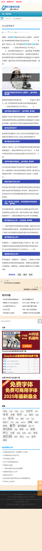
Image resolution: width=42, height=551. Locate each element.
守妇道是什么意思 (8, 313)
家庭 (17, 419)
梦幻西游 (7, 429)
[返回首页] (39, 483)
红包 (24, 433)
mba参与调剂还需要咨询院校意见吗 (12, 299)
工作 (27, 419)
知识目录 (19, 2)
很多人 (5, 422)
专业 (5, 411)
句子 (19, 414)
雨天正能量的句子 (28, 299)
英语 (15, 437)
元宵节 (29, 410)
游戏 (21, 429)
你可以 (22, 411)
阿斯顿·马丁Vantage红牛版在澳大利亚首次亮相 (12, 303)
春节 (12, 425)
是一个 (31, 426)
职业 (26, 44)
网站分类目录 (33, 494)
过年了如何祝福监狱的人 (11, 462)
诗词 (27, 437)
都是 (5, 440)
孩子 (4, 419)
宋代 (10, 418)
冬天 (5, 414)
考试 (35, 432)
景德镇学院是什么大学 (10, 472)
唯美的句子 (10, 2)
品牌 (25, 415)
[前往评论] (39, 488)
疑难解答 (20, 497)
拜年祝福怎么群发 (9, 458)
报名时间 (23, 422)
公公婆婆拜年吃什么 (9, 306)
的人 (5, 432)
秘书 (13, 37)
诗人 (22, 436)
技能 (17, 422)
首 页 (3, 2)
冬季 (12, 414)
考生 (29, 433)
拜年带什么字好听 (9, 481)
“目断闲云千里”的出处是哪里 (31, 313)
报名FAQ (8, 19)
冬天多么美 (6, 309)
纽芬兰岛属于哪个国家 (29, 306)
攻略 (30, 421)
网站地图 (14, 497)
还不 (34, 436)
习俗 (16, 411)
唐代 (31, 414)
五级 (33, 44)
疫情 (33, 429)
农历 (36, 411)
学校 (37, 415)
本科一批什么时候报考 (29, 309)
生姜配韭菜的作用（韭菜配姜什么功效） (16, 452)
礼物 (18, 433)
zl (6, 32)
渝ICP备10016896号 (29, 497)
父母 (27, 429)
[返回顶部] (39, 493)
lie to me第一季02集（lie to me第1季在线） (31, 303)
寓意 (22, 419)
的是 (12, 432)
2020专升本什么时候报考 (12, 283)
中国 (10, 411)
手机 (12, 422)
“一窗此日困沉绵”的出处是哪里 (13, 468)
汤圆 (15, 429)
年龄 (32, 419)
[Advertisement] (21, 530)
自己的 (7, 436)
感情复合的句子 (8, 475)
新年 (36, 422)
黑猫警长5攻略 (8, 465)
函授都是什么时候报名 (31, 289)
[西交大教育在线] (21, 7)
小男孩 (21, 506)
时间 (5, 425)
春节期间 (22, 425)
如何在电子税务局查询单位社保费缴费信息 (16, 478)
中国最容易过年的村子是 (11, 455)
